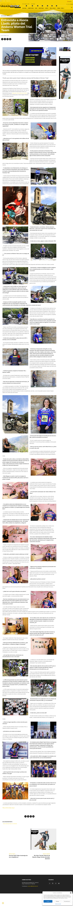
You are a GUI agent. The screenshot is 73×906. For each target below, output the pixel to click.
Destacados (3, 15)
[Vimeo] (70, 4)
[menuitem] (1, 1)
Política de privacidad (27, 882)
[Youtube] (72, 4)
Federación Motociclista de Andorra (19, 93)
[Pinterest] (7, 39)
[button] (70, 892)
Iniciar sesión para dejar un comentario (10, 823)
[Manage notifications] (3, 903)
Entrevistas (9, 15)
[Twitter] (56, 883)
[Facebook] (66, 4)
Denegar (57, 901)
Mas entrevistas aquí (8, 808)
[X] (69, 4)
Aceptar (48, 901)
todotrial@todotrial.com (33, 886)
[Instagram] (68, 4)
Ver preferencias (67, 901)
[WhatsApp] (10, 39)
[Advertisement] (36, 868)
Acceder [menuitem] (3, 0)
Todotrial (33, 883)
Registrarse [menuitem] (8, 0)
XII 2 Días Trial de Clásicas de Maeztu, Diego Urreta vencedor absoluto (41, 857)
